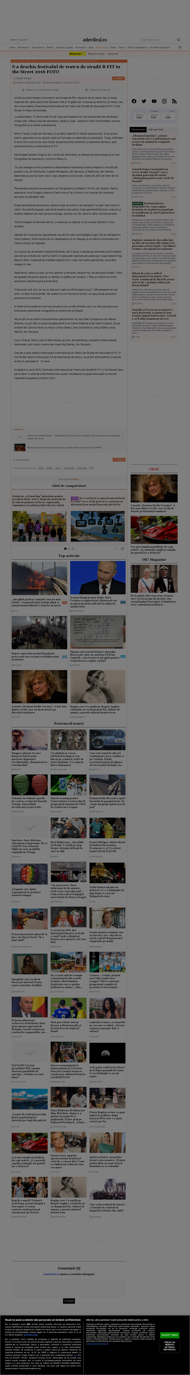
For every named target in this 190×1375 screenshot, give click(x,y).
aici (75, 1355)
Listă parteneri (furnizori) (97, 1344)
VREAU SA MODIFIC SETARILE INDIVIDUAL (170, 1346)
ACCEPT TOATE (170, 1335)
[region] (95, 1345)
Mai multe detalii (31, 1335)
